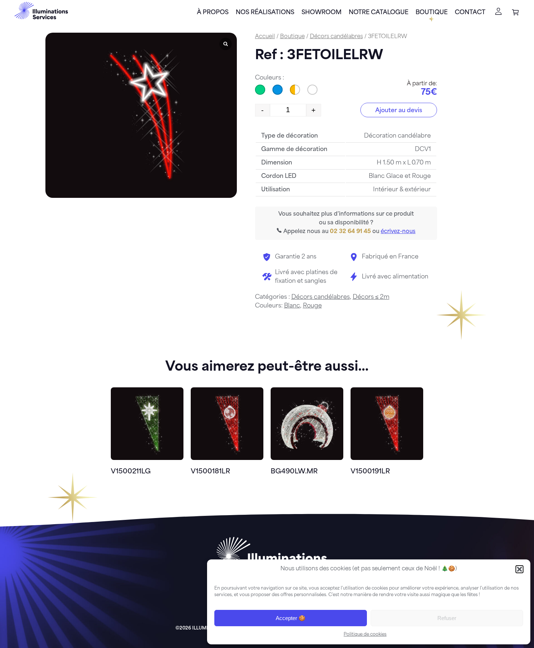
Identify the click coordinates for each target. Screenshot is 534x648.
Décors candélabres (336, 37)
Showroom (321, 13)
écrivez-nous (398, 232)
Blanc (292, 306)
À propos (212, 13)
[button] (519, 569)
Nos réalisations (265, 13)
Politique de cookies (365, 634)
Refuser (446, 618)
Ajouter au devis (398, 111)
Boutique (432, 13)
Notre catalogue (378, 13)
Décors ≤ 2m (371, 297)
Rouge (312, 306)
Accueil (265, 37)
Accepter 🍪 (291, 618)
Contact (470, 13)
